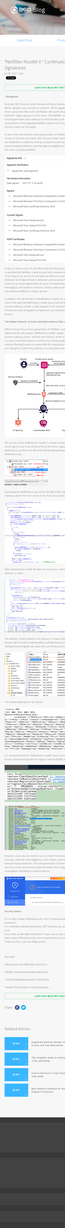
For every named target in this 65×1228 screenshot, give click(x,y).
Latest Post (24, 40)
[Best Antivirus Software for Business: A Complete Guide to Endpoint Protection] (16, 1090)
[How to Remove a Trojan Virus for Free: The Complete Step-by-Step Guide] (16, 1074)
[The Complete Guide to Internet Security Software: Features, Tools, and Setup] (16, 1059)
